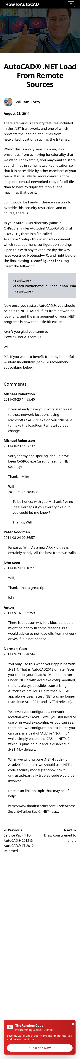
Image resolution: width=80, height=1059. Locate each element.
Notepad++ (36, 255)
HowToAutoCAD (22, 4)
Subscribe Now (40, 1048)
